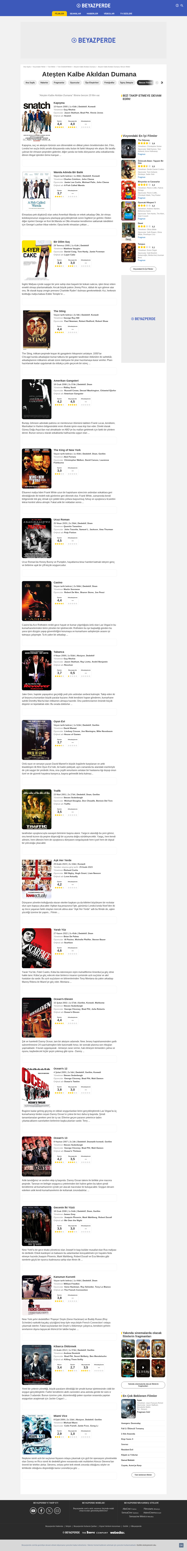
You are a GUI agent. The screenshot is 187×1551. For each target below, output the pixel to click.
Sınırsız (124, 1444)
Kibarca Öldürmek (65, 1346)
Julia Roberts (98, 1009)
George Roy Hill (71, 318)
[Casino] (36, 601)
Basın (59, 1364)
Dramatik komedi (95, 1141)
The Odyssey (144, 140)
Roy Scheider (87, 1287)
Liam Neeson (94, 873)
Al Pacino (69, 939)
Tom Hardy (83, 251)
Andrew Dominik (72, 1353)
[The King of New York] (36, 469)
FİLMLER (59, 13)
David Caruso (91, 460)
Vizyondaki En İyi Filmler (143, 269)
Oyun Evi (59, 721)
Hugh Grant (81, 873)
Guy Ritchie (69, 109)
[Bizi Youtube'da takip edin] (33, 1510)
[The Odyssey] (128, 148)
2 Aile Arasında (128, 1434)
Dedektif (82, 106)
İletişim (68, 1526)
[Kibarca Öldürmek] (36, 1365)
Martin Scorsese (72, 589)
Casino (58, 582)
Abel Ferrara (70, 457)
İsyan (139, 1400)
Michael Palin (88, 182)
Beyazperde (72, 121)
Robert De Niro (71, 592)
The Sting (60, 311)
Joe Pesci (99, 592)
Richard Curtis (71, 870)
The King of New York (67, 450)
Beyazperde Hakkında (54, 1526)
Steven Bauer (98, 939)
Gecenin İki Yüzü (64, 1207)
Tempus (141, 244)
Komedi (92, 106)
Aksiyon (81, 655)
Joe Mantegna (88, 731)
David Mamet (70, 728)
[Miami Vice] (36, 1434)
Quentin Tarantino (73, 526)
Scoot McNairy (81, 1356)
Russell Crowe (71, 390)
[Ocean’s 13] (36, 1156)
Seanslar (75, 13)
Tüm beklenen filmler (143, 1475)
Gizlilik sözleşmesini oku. (146, 1545)
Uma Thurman (106, 529)
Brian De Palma (71, 936)
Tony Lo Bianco (103, 1287)
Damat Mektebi (128, 1460)
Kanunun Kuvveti (64, 1276)
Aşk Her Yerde (62, 860)
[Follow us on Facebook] (41, 1510)
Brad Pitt (84, 113)
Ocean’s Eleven (63, 999)
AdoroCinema (150, 1512)
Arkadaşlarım (86, 121)
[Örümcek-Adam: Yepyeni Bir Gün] (128, 169)
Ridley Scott (70, 387)
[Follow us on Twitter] (49, 1510)
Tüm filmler (51, 67)
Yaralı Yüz (60, 929)
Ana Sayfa (27, 67)
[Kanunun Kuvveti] (36, 1295)
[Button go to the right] (162, 82)
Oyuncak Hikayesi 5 (147, 202)
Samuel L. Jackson (88, 529)
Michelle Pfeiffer (83, 939)
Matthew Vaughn (72, 248)
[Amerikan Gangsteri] (36, 399)
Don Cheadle (88, 801)
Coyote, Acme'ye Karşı (131, 1465)
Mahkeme (99, 1003)
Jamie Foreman (97, 251)
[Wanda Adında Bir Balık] (36, 191)
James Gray (69, 1214)
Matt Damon (97, 1078)
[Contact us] (58, 1510)
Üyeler (59, 121)
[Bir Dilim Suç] (36, 260)
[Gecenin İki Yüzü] (36, 1226)
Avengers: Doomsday (131, 1423)
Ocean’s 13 (60, 1138)
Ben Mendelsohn (98, 1356)
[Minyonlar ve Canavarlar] (128, 190)
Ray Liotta (85, 662)
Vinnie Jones (96, 113)
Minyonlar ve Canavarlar (149, 182)
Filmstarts (148, 1509)
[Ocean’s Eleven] (36, 1018)
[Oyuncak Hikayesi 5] (128, 211)
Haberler (92, 13)
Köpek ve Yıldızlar (129, 1455)
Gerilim (101, 454)
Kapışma (59, 102)
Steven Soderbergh (73, 797)
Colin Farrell (70, 1426)
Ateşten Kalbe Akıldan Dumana (85, 67)
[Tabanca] (36, 670)
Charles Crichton (72, 179)
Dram (89, 384)
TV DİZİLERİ (126, 13)
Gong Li (94, 1426)
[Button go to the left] (157, 82)
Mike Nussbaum (104, 731)
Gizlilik (125, 1526)
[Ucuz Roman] (36, 538)
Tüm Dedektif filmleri (64, 67)
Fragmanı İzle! (143, 1412)
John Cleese (88, 179)
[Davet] (128, 231)
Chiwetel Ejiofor (108, 390)
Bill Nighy (69, 873)
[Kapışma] (36, 121)
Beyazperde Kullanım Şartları (85, 1526)
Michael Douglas (72, 801)
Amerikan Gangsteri (66, 380)
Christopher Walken (74, 460)
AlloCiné (127, 1509)
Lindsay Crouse (72, 731)
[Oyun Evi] (36, 740)
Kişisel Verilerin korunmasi (109, 1526)
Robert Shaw (101, 321)
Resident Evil (127, 1450)
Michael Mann (71, 1422)
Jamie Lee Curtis (72, 182)
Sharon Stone (87, 592)
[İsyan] (128, 1408)
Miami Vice (60, 1415)
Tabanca (59, 651)
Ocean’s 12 (60, 1068)
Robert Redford (86, 321)
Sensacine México (138, 1516)
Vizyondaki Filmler (39, 67)
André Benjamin (100, 662)
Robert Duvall (105, 1217)
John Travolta (71, 529)
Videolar (109, 13)
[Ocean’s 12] (36, 1087)
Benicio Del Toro (104, 801)
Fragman (141, 154)
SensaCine (127, 1512)
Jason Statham (71, 113)
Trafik (57, 790)
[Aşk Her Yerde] (36, 879)
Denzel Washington (89, 390)
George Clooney (72, 1009)
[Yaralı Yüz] (36, 948)
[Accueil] (93, 5)
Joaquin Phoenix (72, 1217)
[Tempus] (128, 252)
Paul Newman (71, 321)
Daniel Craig (70, 251)
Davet (140, 223)
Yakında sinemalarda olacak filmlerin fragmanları (143, 1385)
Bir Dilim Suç (62, 241)
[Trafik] (36, 809)
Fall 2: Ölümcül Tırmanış (132, 1428)
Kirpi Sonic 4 (127, 1439)
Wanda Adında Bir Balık (68, 172)
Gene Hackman (71, 1287)
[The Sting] (36, 330)
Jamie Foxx (83, 1426)
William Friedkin (72, 1284)
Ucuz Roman (62, 519)
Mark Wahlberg (89, 1217)
